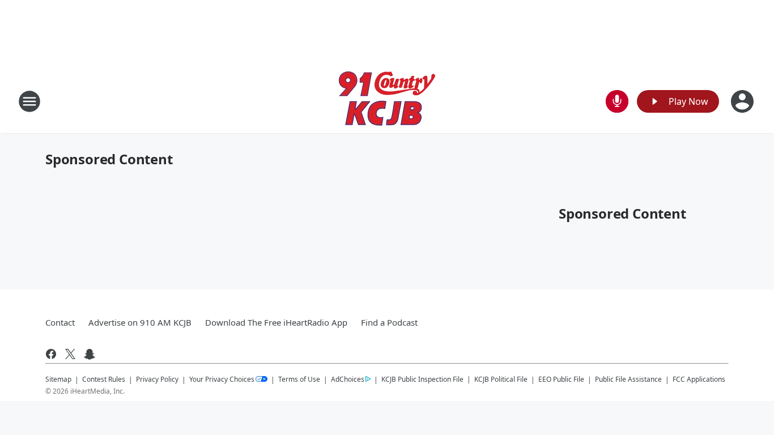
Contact (60, 322)
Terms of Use (299, 379)
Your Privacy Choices (221, 379)
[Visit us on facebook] (51, 354)
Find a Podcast (389, 322)
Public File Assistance (628, 379)
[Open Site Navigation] (29, 101)
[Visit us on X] (70, 354)
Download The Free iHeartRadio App (276, 322)
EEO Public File (561, 379)
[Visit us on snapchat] (89, 354)
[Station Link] (387, 101)
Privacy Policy (157, 379)
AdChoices (347, 379)
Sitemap (58, 379)
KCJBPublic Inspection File (422, 378)
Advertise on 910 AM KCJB (140, 322)
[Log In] (743, 101)
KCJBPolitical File (501, 379)
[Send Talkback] (617, 101)
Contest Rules (103, 379)
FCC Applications (699, 378)
